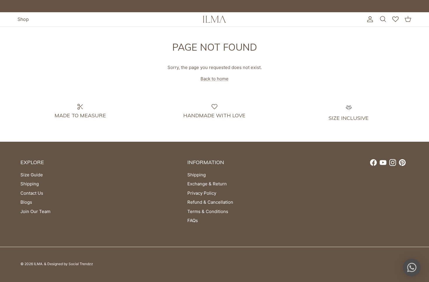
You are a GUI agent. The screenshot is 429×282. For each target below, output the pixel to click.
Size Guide (31, 175)
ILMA (38, 264)
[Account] (369, 19)
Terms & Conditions (207, 211)
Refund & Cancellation (210, 202)
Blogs (26, 202)
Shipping (29, 184)
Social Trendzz (81, 264)
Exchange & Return (207, 184)
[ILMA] (214, 19)
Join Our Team (35, 211)
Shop (23, 19)
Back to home (214, 78)
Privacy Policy (201, 193)
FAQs (192, 220)
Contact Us (31, 193)
